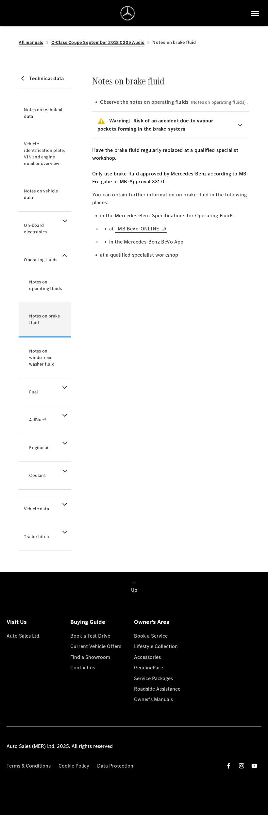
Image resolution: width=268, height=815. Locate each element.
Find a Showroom (90, 657)
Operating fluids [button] (40, 260)
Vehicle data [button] (36, 509)
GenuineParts (149, 667)
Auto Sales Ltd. (24, 635)
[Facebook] (229, 766)
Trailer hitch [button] (36, 537)
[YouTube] (254, 766)
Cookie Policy (74, 765)
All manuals (31, 42)
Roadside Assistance (157, 688)
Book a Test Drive (90, 635)
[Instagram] (241, 766)
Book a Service (151, 635)
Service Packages (153, 678)
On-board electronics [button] (35, 228)
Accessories (147, 657)
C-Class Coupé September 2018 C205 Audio (98, 42)
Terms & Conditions (29, 765)
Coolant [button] (37, 475)
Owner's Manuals (153, 699)
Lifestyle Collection (156, 646)
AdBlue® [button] (37, 420)
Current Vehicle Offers (95, 646)
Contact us (82, 667)
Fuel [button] (33, 392)
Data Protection (115, 765)
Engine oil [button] (39, 447)
